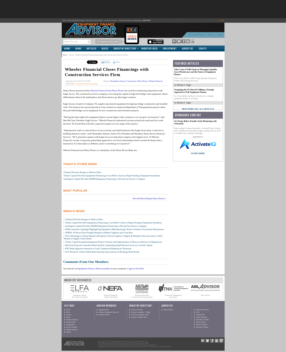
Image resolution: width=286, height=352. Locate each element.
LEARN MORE (198, 153)
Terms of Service (201, 324)
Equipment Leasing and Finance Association (80, 296)
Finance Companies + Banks (140, 312)
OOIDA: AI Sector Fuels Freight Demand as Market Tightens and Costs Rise (99, 232)
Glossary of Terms (202, 327)
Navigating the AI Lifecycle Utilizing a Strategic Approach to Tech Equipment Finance (194, 90)
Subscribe (71, 54)
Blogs (105, 48)
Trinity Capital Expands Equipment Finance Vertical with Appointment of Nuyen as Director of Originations (113, 242)
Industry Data (149, 48)
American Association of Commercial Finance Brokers (142, 296)
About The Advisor (196, 35)
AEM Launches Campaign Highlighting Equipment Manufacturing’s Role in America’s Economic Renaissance (114, 229)
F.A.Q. (210, 35)
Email (107, 62)
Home (67, 48)
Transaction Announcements (87, 84)
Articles (91, 48)
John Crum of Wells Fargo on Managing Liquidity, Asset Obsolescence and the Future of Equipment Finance (195, 72)
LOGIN (221, 20)
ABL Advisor (205, 295)
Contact (220, 35)
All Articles (206, 109)
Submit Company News (139, 317)
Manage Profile (104, 310)
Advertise (187, 48)
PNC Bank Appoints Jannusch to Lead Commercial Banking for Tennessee (98, 248)
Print (118, 62)
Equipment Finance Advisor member (93, 268)
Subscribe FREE (104, 315)
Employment (170, 48)
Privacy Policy (201, 322)
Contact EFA (200, 315)
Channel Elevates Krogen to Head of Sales (82, 172)
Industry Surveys (71, 329)
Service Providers (137, 310)
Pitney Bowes (143, 81)
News (78, 48)
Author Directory (201, 317)
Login (130, 268)
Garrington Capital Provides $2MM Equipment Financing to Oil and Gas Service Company (104, 179)
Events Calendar (71, 327)
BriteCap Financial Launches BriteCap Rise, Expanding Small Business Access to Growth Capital (108, 245)
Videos (68, 332)
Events (203, 48)
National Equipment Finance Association (111, 296)
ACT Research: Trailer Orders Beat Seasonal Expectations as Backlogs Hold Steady (102, 252)
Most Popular (190, 109)
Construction (132, 81)
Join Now (140, 268)
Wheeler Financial (156, 81)
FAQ (197, 312)
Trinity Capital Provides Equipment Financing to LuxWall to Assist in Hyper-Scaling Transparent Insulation (112, 175)
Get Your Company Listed (140, 315)
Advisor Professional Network (109, 312)
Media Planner (168, 310)
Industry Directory (125, 48)
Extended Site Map (202, 320)
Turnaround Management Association (173, 296)
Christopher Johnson (118, 81)
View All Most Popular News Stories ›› (149, 198)
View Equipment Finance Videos (107, 41)
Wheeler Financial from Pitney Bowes (107, 90)
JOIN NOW (146, 20)
